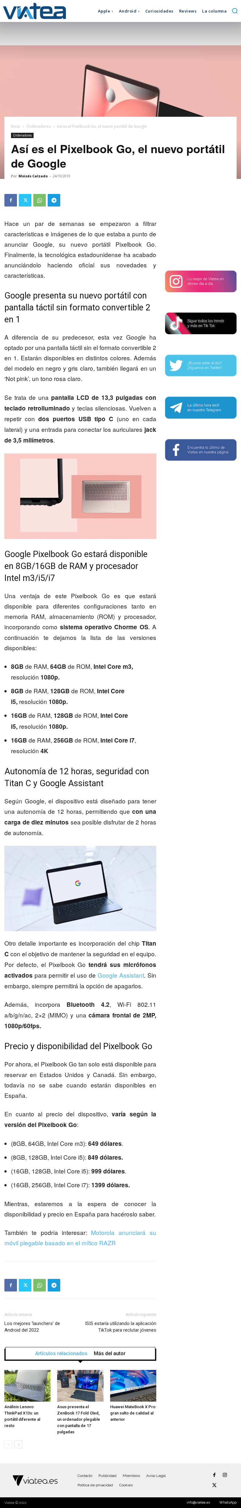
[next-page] (18, 1444)
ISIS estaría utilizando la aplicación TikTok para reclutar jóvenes (120, 1327)
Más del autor (110, 1353)
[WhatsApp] (39, 200)
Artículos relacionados (61, 1353)
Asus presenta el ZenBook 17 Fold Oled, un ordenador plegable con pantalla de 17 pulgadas (78, 1419)
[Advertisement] (201, 225)
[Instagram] (225, 1475)
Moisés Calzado (33, 176)
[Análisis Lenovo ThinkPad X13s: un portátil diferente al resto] (27, 1386)
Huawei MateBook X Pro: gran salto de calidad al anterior (133, 1413)
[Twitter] (25, 200)
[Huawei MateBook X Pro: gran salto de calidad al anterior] (133, 1386)
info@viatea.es (198, 1502)
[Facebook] (10, 200)
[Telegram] (54, 200)
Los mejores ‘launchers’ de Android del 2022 (32, 1327)
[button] (235, 11)
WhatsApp (228, 1502)
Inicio (15, 126)
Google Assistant (121, 975)
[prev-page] (8, 1444)
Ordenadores (38, 126)
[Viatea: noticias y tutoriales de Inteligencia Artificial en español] (32, 11)
